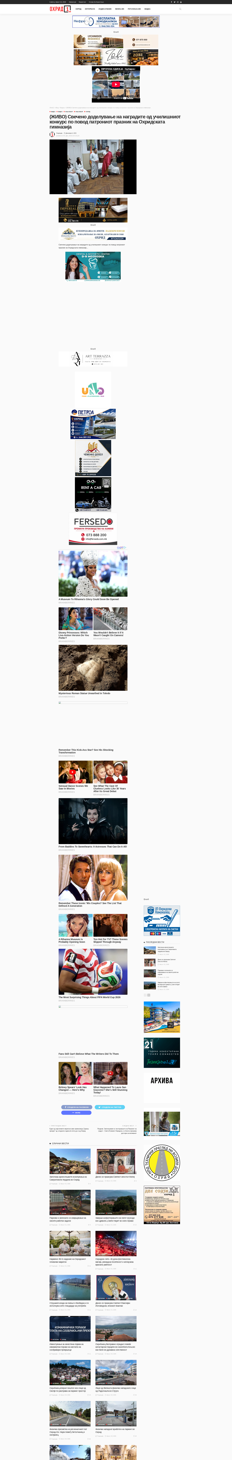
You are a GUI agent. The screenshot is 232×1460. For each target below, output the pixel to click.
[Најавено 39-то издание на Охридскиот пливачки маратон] (70, 1243)
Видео (60, 111)
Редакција (59, 133)
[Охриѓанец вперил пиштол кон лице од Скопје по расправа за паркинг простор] (70, 1372)
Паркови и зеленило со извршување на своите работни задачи (168, 972)
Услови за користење (96, 2)
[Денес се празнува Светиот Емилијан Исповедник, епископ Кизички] (116, 1287)
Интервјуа (90, 9)
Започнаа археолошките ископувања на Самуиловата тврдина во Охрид (167, 949)
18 (136, 1354)
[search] (180, 9)
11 (90, 1266)
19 (90, 1395)
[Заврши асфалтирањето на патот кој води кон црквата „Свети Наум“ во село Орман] (116, 1202)
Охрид (78, 9)
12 (136, 1225)
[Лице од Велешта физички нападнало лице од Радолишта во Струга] (116, 1372)
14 (136, 1310)
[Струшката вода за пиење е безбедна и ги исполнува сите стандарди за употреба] (70, 1287)
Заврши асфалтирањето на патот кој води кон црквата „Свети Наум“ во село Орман (169, 984)
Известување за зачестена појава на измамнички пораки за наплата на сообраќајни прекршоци (66, 1347)
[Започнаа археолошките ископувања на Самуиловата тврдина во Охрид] (70, 1161)
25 (136, 1395)
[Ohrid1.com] (60, 9)
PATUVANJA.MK (134, 9)
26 (90, 1439)
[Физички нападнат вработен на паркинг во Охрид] (116, 1413)
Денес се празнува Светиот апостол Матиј (114, 1177)
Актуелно (55, 1172)
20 (136, 1436)
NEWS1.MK (119, 9)
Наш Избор (79, 111)
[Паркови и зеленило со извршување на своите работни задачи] (70, 1202)
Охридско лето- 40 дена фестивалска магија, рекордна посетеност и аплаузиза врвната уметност (114, 1262)
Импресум (72, 2)
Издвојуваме (105, 9)
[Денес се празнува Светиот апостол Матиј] (116, 1161)
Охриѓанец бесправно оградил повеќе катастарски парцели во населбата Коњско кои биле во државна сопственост (115, 1347)
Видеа (147, 9)
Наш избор (69, 111)
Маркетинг (82, 2)
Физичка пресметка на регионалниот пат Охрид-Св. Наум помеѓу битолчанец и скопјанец (68, 1432)
